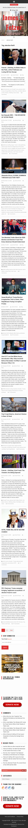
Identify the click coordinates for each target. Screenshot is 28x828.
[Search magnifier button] (25, 770)
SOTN (14, 563)
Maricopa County (18, 210)
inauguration (4, 563)
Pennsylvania (17, 212)
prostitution (22, 333)
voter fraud (15, 151)
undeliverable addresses (7, 151)
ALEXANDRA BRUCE (7, 207)
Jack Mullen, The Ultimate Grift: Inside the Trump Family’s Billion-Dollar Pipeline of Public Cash (14, 724)
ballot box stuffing (7, 145)
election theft (22, 89)
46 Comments (21, 449)
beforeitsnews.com (7, 89)
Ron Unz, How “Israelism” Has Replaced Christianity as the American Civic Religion (14, 718)
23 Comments (15, 334)
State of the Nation (17, 502)
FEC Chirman (20, 622)
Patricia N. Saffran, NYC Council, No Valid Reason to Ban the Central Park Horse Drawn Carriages (14, 758)
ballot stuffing (6, 269)
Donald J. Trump (21, 388)
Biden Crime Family (21, 207)
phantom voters (20, 150)
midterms (4, 212)
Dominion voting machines (12, 388)
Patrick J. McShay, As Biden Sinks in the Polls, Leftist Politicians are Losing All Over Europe (13, 70)
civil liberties (9, 447)
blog (23, 75)
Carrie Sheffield (6, 622)
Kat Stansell (18, 148)
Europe (3, 91)
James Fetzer (15, 75)
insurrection (10, 563)
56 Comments (10, 503)
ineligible (13, 148)
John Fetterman (10, 210)
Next (11, 630)
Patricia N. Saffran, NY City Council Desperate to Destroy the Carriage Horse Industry (13, 736)
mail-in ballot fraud (12, 150)
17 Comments (14, 153)
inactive (9, 148)
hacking (10, 390)
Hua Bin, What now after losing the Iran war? (14, 7)
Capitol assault (18, 445)
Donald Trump (15, 89)
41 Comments (16, 623)
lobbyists (11, 333)
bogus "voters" (14, 145)
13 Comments (12, 392)
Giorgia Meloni (8, 91)
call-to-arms (5, 561)
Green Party (14, 91)
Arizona (14, 207)
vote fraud (7, 623)
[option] (14, 7)
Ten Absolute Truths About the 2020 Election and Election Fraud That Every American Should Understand (13, 240)
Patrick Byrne (15, 390)
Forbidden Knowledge (16, 208)
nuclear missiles (10, 212)
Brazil (3, 208)
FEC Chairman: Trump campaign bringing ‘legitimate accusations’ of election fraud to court (13, 590)
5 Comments (12, 214)
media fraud (8, 271)
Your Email (7, 639)
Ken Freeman (19, 269)
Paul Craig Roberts (10, 449)
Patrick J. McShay (9, 92)
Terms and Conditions (10, 816)
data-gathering (21, 145)
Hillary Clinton (19, 500)
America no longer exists (8, 445)
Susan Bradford (5, 334)
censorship (4, 447)
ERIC (6, 148)
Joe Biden (20, 91)
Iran (5, 210)
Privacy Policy (20, 816)
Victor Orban (16, 92)
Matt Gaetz (16, 333)
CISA (4, 388)
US (5, 214)
